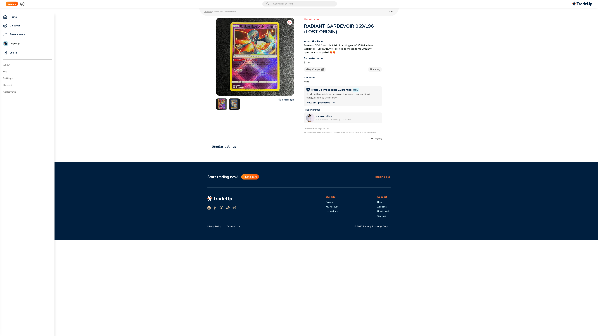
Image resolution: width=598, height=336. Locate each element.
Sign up (12, 3)
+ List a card (250, 177)
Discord (7, 85)
